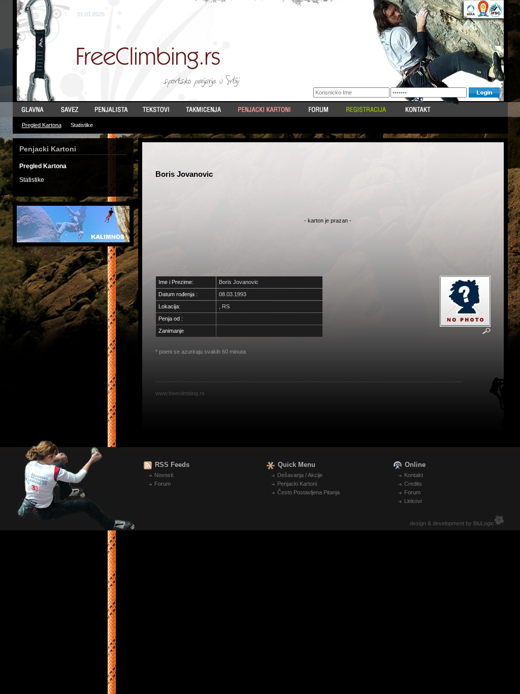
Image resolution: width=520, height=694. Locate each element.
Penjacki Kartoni (297, 484)
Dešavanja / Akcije (299, 475)
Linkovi (412, 501)
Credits (413, 484)
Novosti (163, 475)
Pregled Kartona (41, 125)
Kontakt (413, 475)
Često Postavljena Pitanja (308, 492)
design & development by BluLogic (452, 523)
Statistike (82, 125)
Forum (162, 484)
